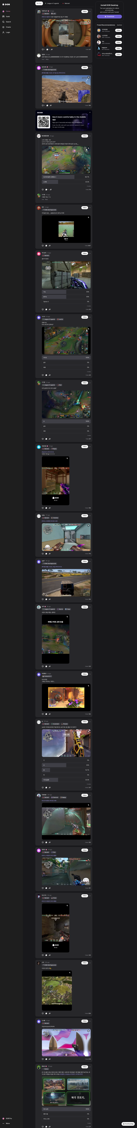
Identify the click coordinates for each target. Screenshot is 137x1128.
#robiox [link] (68, 1074)
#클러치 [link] (48, 17)
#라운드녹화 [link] (54, 521)
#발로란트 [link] (44, 452)
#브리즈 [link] (44, 901)
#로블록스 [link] (62, 1074)
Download (110, 16)
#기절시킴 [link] (55, 73)
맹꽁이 (43, 54)
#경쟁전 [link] (48, 521)
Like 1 (43, 59)
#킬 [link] (54, 567)
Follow (85, 11)
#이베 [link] (77, 1074)
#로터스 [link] (44, 855)
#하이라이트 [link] (62, 73)
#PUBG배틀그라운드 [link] (47, 73)
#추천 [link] (81, 1074)
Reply (47, 59)
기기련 (43, 194)
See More (119, 25)
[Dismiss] (89, 112)
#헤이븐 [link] (44, 17)
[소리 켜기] (88, 21)
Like (43, 199)
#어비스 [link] (44, 521)
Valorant (67, 3)
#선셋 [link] (43, 800)
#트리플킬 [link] (53, 855)
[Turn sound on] (47, 44)
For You (39, 3)
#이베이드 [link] (73, 1074)
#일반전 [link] (48, 855)
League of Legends (53, 3)
